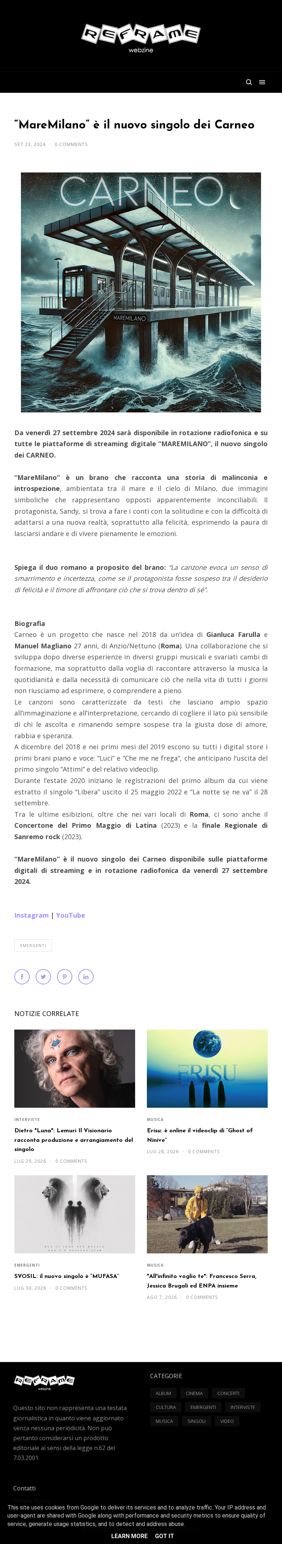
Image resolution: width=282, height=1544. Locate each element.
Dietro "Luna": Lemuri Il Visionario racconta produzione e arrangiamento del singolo (73, 1140)
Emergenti (33, 945)
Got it (164, 1536)
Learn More (129, 1536)
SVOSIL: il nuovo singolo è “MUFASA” (66, 1276)
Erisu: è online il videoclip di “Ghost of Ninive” (200, 1135)
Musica (155, 1119)
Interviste (27, 1119)
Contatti (24, 1488)
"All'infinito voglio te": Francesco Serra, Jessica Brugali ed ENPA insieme (201, 1281)
